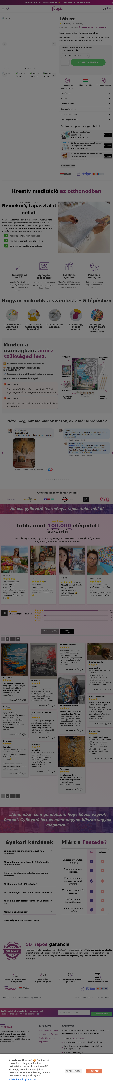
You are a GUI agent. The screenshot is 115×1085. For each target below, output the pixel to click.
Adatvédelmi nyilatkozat (22, 1079)
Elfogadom (94, 1071)
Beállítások (73, 1071)
